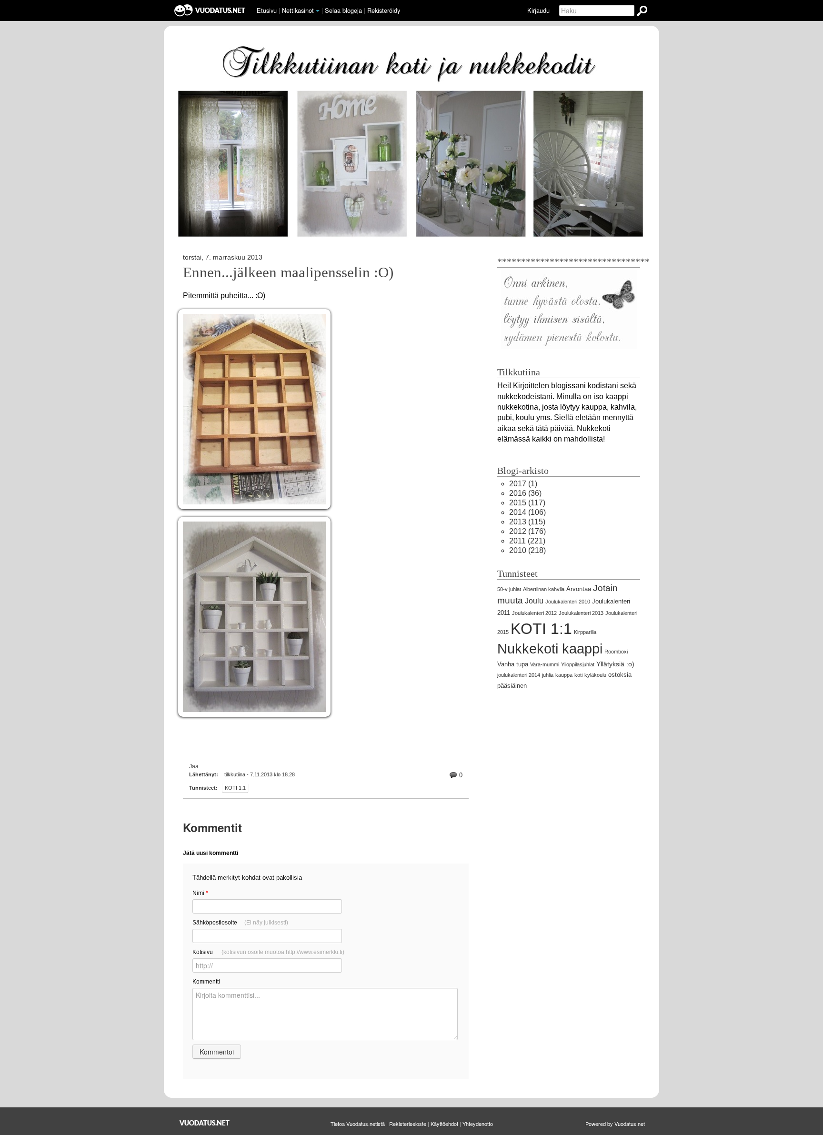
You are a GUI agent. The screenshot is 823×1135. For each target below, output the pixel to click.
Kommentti (206, 981)
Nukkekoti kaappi (549, 648)
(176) (527, 531)
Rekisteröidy (383, 10)
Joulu (534, 601)
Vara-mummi (544, 664)
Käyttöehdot (444, 1123)
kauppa (563, 675)
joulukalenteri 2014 (518, 675)
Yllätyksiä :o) (615, 664)
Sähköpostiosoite (240, 922)
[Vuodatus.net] (204, 1123)
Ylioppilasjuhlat (577, 664)
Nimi (200, 893)
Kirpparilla (585, 632)
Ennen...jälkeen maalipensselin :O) (288, 272)
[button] (318, 11)
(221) (527, 541)
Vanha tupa (512, 664)
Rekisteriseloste (407, 1123)
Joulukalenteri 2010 (567, 601)
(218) (527, 550)
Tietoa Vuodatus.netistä (358, 1123)
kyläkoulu (595, 675)
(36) (525, 493)
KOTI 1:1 (235, 788)
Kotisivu (268, 952)
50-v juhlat (509, 589)
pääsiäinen (512, 685)
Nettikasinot (298, 10)
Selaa (343, 10)
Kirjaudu (538, 10)
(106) (527, 512)
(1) (523, 484)
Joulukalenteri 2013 (581, 613)
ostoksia (620, 674)
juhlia (547, 675)
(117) (527, 503)
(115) (527, 522)
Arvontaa (578, 589)
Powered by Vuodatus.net (615, 1123)
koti (578, 675)
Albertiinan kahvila (543, 589)
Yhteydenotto (477, 1123)
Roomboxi (616, 651)
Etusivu (267, 10)
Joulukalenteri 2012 (534, 613)
